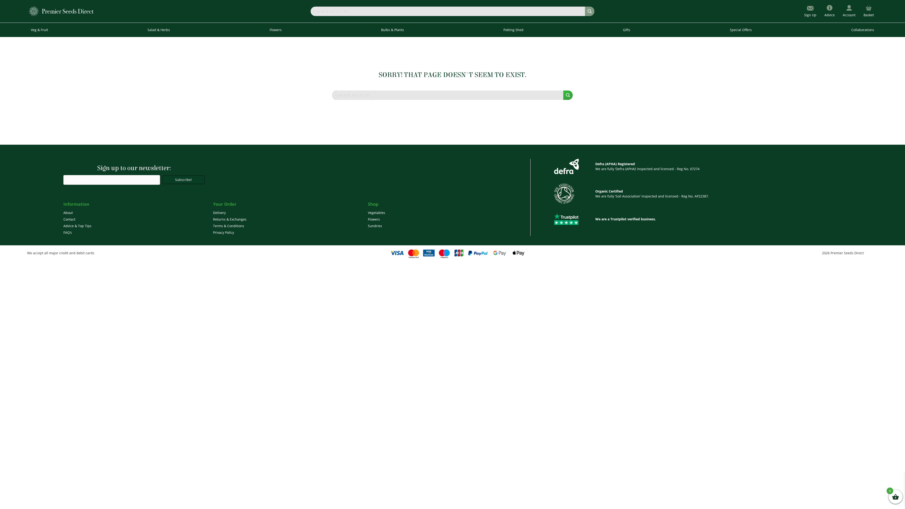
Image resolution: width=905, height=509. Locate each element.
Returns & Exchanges (230, 219)
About (68, 212)
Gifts (626, 30)
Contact (69, 219)
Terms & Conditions (228, 226)
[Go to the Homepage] (61, 11)
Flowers (374, 219)
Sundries (375, 226)
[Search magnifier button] (589, 11)
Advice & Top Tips (77, 226)
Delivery (219, 212)
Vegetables (376, 212)
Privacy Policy (223, 232)
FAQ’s (67, 232)
